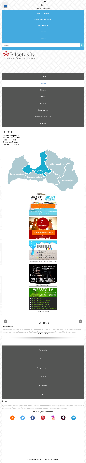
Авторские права (43, 368)
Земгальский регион (11, 137)
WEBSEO (39, 459)
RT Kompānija (31, 459)
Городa (43, 97)
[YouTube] (43, 418)
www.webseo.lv (8, 326)
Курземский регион (11, 135)
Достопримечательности (43, 117)
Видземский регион (11, 142)
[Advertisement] (36, 67)
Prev (5, 321)
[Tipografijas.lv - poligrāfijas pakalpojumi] (43, 251)
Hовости (43, 38)
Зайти (43, 5)
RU (43, 2)
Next (80, 321)
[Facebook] (32, 418)
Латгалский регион (11, 144)
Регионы (43, 83)
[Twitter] (22, 418)
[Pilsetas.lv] (43, 54)
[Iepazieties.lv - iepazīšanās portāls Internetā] (43, 228)
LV (41, 2)
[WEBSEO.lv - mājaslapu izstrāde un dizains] (43, 299)
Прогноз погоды (43, 13)
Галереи (43, 123)
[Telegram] (73, 418)
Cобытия (43, 32)
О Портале (43, 386)
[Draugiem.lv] (12, 418)
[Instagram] (53, 418)
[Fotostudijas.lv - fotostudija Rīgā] (43, 275)
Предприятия (43, 110)
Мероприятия (43, 26)
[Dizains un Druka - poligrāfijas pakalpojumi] (43, 204)
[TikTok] (63, 418)
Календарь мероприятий (43, 20)
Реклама (43, 377)
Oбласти (43, 90)
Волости (43, 103)
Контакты (43, 359)
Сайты (43, 395)
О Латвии (43, 77)
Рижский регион (9, 139)
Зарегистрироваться (43, 8)
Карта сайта (43, 350)
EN (45, 2)
